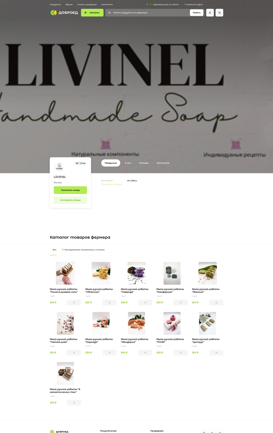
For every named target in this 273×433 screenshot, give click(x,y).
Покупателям (108, 430)
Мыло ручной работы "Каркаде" (99, 340)
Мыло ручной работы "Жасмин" (205, 290)
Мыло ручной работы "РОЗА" (170, 340)
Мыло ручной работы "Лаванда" (134, 290)
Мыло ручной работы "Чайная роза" (63, 340)
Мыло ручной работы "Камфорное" (170, 290)
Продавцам (157, 430)
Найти (196, 12)
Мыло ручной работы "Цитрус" (205, 340)
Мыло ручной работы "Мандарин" (134, 340)
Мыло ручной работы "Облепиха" (99, 290)
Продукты (55, 4)
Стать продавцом (87, 4)
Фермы (69, 4)
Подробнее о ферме (111, 184)
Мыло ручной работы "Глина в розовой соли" (64, 290)
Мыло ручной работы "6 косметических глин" (65, 390)
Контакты (107, 4)
